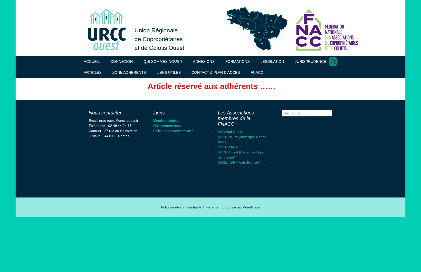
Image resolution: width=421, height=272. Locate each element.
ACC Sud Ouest (230, 132)
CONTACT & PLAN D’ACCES (215, 72)
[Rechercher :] (333, 61)
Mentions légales (166, 120)
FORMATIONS (237, 61)
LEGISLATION (272, 61)
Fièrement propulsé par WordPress (233, 207)
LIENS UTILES (169, 72)
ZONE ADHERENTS (129, 72)
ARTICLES (93, 72)
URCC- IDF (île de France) (238, 162)
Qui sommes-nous (167, 126)
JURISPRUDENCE (310, 61)
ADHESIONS (204, 61)
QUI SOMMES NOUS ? (163, 61)
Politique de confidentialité (173, 131)
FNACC (257, 72)
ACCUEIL (92, 61)
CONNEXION (121, 61)
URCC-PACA (228, 147)
